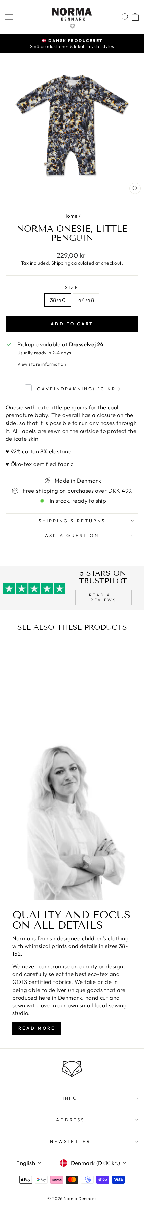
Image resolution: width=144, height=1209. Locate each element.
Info (70, 1098)
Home (70, 216)
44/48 (86, 299)
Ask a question (72, 535)
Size (72, 287)
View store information (41, 364)
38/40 (58, 299)
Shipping (60, 263)
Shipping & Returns (72, 520)
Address (70, 1119)
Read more (36, 1028)
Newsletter (70, 1141)
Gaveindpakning (79, 388)
